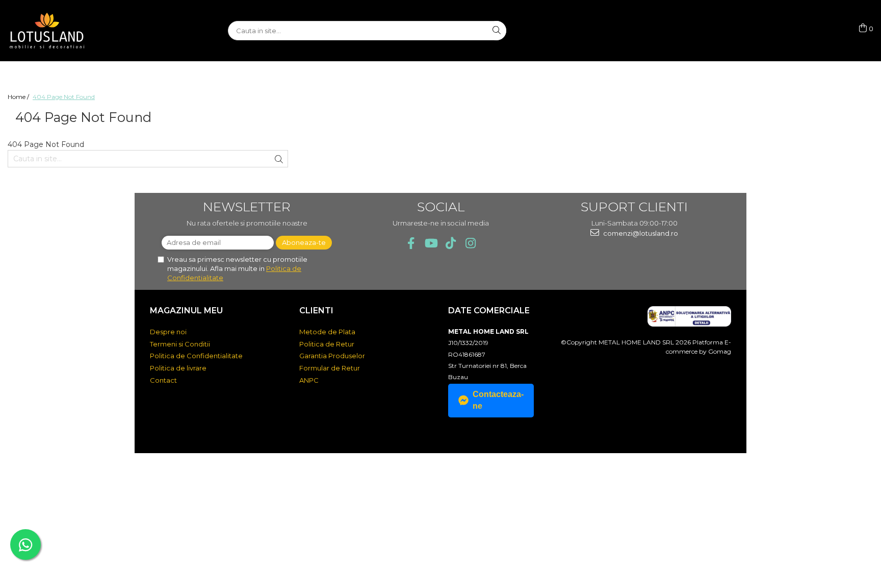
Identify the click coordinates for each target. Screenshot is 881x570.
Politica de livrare (178, 368)
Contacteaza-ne (498, 400)
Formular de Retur (329, 368)
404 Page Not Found (64, 97)
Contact (163, 380)
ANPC (309, 380)
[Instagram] (470, 243)
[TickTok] (450, 243)
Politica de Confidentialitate (196, 356)
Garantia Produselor (332, 356)
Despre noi (168, 332)
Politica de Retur (326, 344)
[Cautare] (496, 30)
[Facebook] (411, 243)
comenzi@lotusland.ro (640, 233)
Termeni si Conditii (180, 344)
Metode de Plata (327, 332)
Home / (19, 97)
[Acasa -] (59, 30)
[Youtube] (430, 243)
